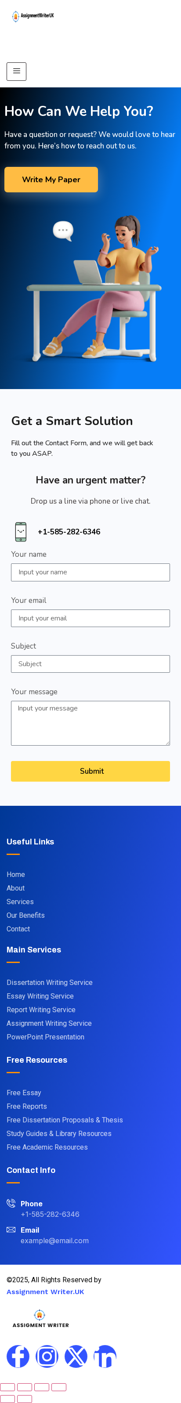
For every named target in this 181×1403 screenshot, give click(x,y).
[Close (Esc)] (58, 1387)
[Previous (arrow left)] (7, 1399)
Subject (23, 646)
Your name (29, 555)
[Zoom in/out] (7, 1387)
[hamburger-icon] (16, 71)
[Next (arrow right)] (24, 1399)
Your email (28, 601)
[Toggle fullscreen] (24, 1387)
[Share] (41, 1387)
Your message (34, 692)
